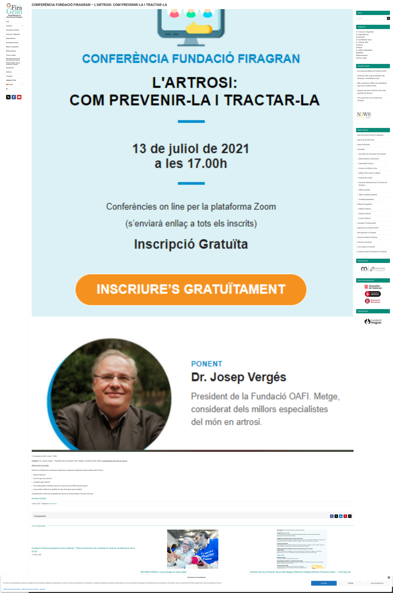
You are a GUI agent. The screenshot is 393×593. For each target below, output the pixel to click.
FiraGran (359, 45)
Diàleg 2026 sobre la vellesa (369, 173)
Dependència (363, 34)
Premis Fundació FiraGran (367, 237)
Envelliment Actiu (365, 40)
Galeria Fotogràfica (364, 204)
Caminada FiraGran (366, 163)
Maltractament (362, 55)
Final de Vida (363, 42)
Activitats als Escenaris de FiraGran (372, 154)
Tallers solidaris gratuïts (368, 195)
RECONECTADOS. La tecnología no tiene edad (163, 572)
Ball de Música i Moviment (369, 159)
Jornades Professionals (366, 223)
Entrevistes (360, 37)
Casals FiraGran (365, 214)
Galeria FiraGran (365, 209)
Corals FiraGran (365, 218)
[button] (389, 577)
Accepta (324, 583)
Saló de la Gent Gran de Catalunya (370, 135)
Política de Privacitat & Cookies (11, 589)
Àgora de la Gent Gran (365, 140)
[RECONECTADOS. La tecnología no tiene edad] (192, 531)
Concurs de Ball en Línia (368, 168)
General (359, 47)
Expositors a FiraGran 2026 (368, 228)
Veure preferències (377, 583)
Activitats (361, 149)
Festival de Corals (365, 178)
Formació (53, 504)
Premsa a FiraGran (364, 242)
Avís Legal (42, 589)
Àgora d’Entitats (363, 144)
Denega (350, 583)
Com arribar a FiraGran (366, 247)
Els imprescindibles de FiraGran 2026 (371, 71)
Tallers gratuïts (364, 190)
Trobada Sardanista (366, 199)
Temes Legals (361, 58)
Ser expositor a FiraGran (366, 233)
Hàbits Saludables (365, 50)
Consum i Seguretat (366, 32)
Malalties (359, 53)
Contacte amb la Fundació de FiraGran (372, 252)
